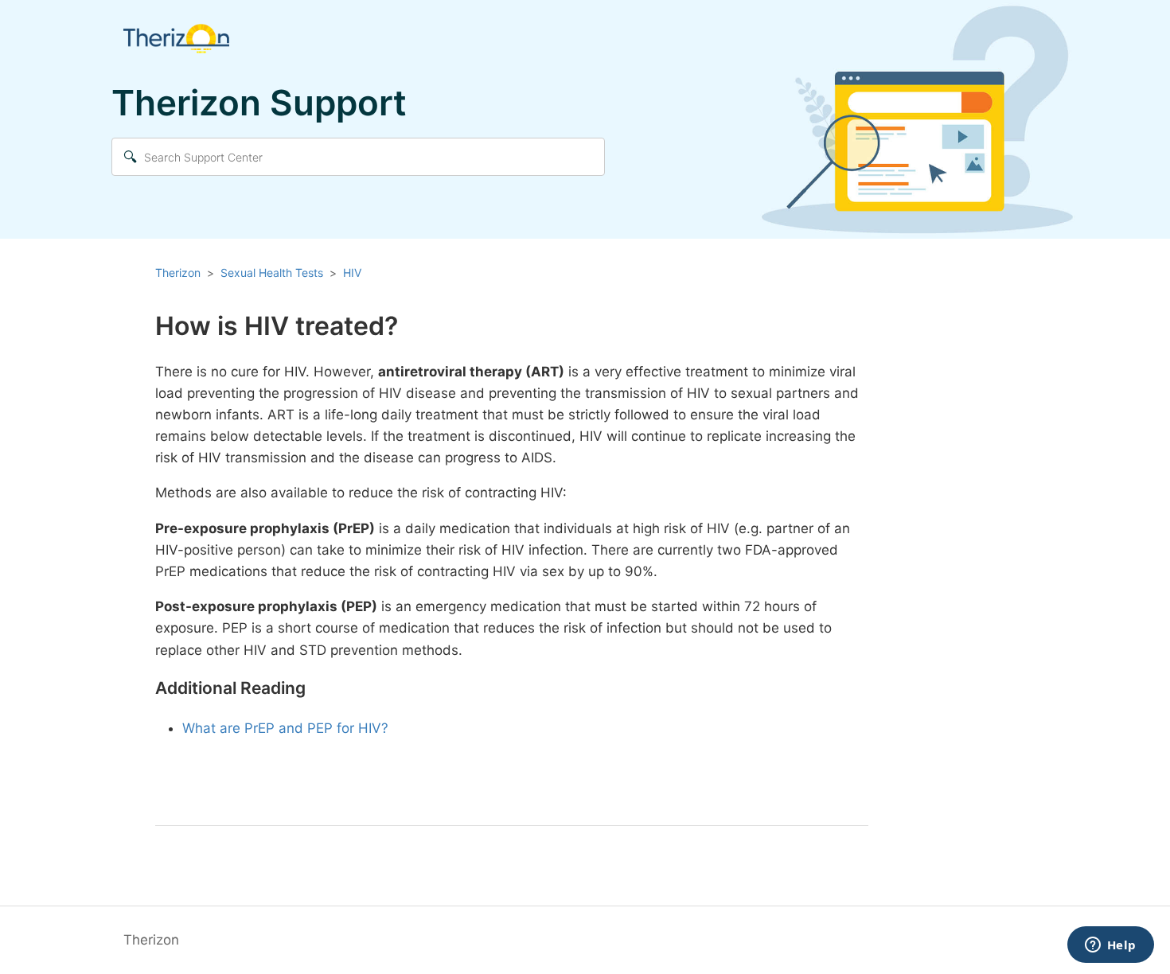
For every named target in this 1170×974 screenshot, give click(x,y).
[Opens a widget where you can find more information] (1110, 946)
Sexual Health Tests (271, 272)
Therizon (178, 272)
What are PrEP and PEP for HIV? (285, 728)
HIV (352, 272)
